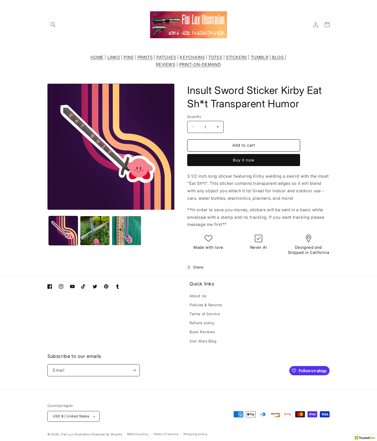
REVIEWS (165, 64)
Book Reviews (202, 332)
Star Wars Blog (203, 341)
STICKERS (236, 57)
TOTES (215, 57)
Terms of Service (205, 314)
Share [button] (198, 267)
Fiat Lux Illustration (76, 434)
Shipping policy (195, 434)
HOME (97, 57)
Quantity (194, 116)
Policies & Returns (206, 305)
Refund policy (202, 323)
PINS (128, 57)
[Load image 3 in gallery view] (126, 230)
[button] (53, 24)
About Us (198, 296)
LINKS (113, 57)
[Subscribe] (134, 370)
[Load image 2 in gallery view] (94, 230)
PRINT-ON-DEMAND (200, 64)
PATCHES (166, 57)
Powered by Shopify (107, 434)
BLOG (278, 57)
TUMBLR (260, 57)
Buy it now (243, 160)
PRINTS (145, 57)
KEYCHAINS (192, 57)
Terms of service (165, 434)
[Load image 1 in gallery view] (63, 230)
